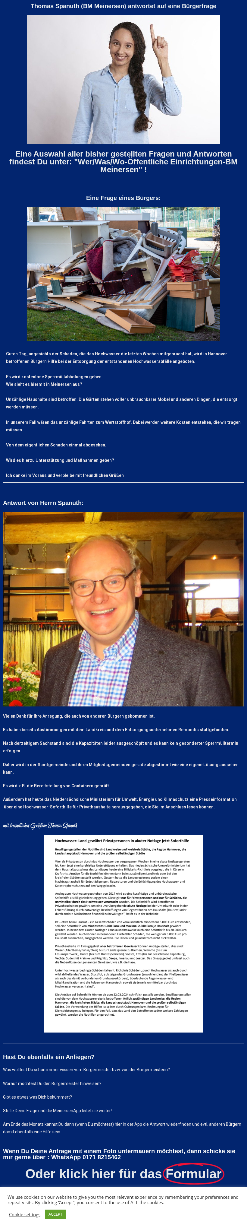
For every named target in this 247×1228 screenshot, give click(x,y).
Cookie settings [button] (24, 1214)
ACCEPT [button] (55, 1214)
